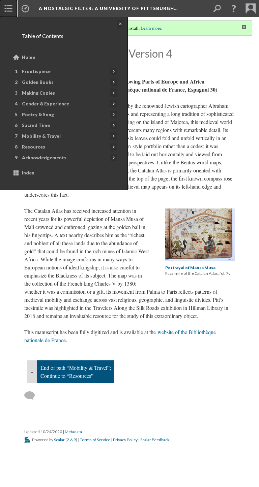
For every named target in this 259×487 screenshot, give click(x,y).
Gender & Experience (45, 103)
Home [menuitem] (28, 57)
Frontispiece (36, 71)
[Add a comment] (32, 395)
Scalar (59, 439)
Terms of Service (95, 439)
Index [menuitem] (28, 172)
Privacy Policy (125, 439)
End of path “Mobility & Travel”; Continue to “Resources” (75, 371)
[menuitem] (8, 8)
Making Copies (38, 93)
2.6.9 (71, 439)
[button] (233, 8)
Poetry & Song (38, 114)
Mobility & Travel (41, 136)
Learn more (151, 28)
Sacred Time (36, 125)
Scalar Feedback (154, 439)
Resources (33, 147)
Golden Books (38, 82)
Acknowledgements (44, 157)
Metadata (73, 431)
